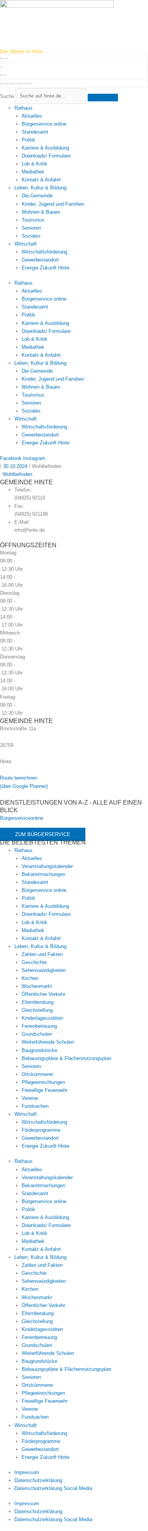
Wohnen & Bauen (41, 212)
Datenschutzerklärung (38, 1480)
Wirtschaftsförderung (44, 252)
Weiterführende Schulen (48, 1042)
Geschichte (34, 962)
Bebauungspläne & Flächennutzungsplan (66, 1058)
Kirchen (30, 978)
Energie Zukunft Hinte (45, 268)
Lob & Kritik (34, 164)
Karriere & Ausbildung (45, 148)
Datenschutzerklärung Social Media (53, 1488)
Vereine (30, 1098)
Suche (7, 96)
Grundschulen (37, 1034)
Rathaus (23, 108)
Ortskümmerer (37, 1074)
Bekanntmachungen (43, 874)
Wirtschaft (25, 244)
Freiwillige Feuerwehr (45, 1090)
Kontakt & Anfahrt (41, 180)
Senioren (31, 228)
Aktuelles (32, 116)
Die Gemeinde (37, 195)
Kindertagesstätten (42, 1018)
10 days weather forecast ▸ (16, 83)
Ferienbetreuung (39, 1026)
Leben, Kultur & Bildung (40, 188)
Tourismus (33, 220)
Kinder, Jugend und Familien (53, 204)
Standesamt (35, 132)
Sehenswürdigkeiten (44, 970)
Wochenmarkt (37, 986)
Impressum (26, 1472)
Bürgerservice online (44, 124)
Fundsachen (35, 1106)
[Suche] (103, 97)
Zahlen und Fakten (42, 954)
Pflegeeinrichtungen (43, 1082)
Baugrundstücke (39, 1050)
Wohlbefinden (17, 474)
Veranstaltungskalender (47, 866)
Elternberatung (38, 1002)
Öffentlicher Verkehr (43, 994)
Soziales (31, 236)
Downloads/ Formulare (46, 156)
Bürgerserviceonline (21, 818)
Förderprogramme (41, 1130)
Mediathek (33, 172)
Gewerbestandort (40, 260)
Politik (28, 140)
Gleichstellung (37, 1010)
